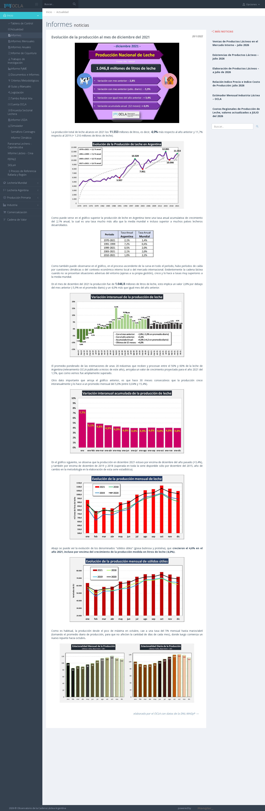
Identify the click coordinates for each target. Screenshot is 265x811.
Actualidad (62, 12)
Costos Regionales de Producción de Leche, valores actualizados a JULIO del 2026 (236, 112)
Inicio (49, 12)
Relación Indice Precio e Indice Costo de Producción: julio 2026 (236, 83)
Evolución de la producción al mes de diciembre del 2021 (100, 37)
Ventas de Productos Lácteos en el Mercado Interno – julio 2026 (235, 43)
